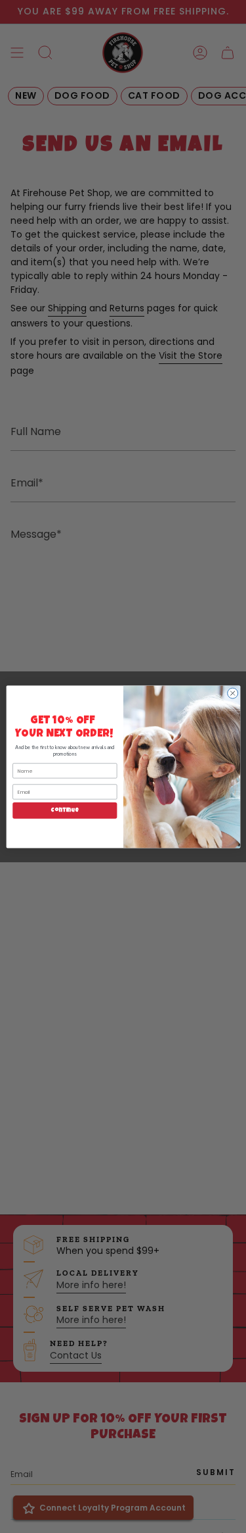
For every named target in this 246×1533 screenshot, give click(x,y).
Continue (64, 810)
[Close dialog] (232, 693)
